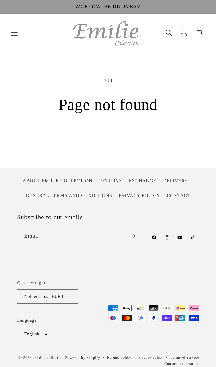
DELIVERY (175, 180)
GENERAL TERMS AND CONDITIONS (69, 195)
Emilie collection (49, 357)
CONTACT (178, 195)
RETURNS (110, 180)
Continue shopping (108, 136)
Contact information (181, 363)
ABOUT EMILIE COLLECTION (57, 180)
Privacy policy (150, 357)
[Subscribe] (132, 236)
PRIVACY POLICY (139, 195)
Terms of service (184, 357)
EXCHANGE (142, 180)
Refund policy (119, 357)
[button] (14, 32)
